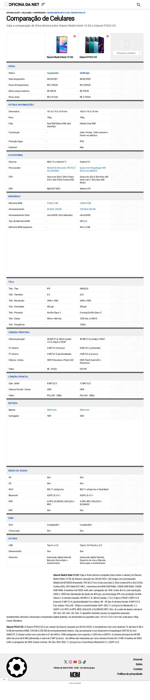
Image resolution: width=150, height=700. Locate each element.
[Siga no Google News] (80, 662)
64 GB (50, 209)
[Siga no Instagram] (70, 662)
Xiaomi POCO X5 (88, 57)
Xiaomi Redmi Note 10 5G (60, 57)
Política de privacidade (129, 673)
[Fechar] (74, 36)
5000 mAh (52, 410)
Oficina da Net (13, 13)
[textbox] (127, 53)
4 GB (49, 203)
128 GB (58, 209)
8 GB (88, 203)
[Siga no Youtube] (75, 662)
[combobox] (127, 53)
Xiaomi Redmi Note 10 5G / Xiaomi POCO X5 (66, 13)
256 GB (92, 209)
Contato (137, 669)
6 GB (56, 203)
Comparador (39, 13)
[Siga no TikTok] (84, 662)
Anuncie (137, 659)
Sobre (139, 664)
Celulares (26, 13)
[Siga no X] (66, 662)
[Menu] (87, 4)
